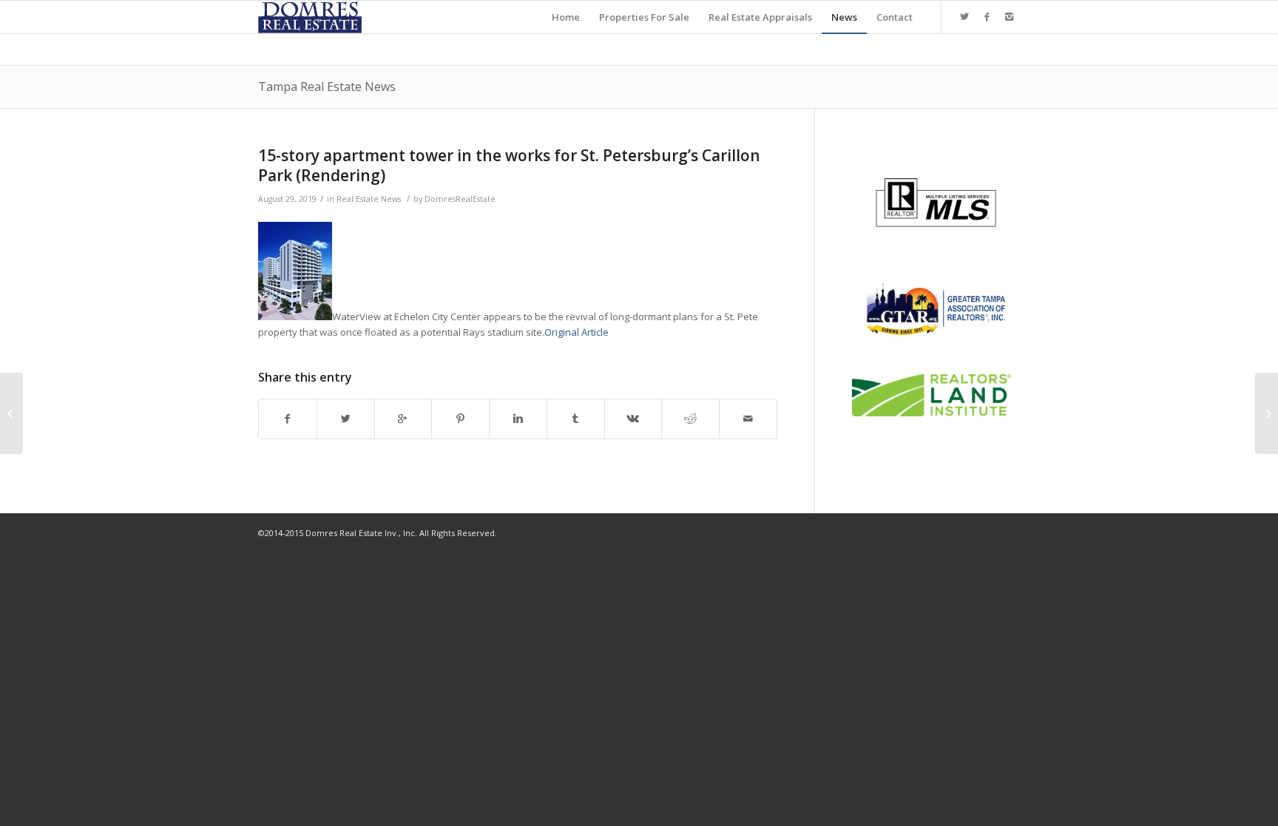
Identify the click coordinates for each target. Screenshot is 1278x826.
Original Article (576, 332)
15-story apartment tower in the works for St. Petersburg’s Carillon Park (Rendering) (509, 165)
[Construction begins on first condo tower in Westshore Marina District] (11, 413)
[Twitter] (964, 16)
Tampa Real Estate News (327, 86)
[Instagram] (1009, 16)
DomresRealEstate (460, 199)
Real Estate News (369, 199)
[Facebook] (987, 16)
